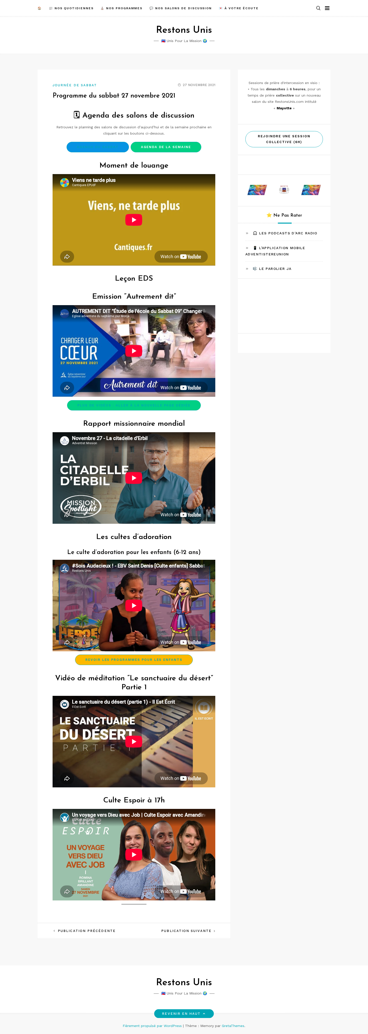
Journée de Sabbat (75, 85)
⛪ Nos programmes (121, 8)
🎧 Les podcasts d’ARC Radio (285, 233)
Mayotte (284, 108)
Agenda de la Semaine (166, 147)
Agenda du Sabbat (97, 147)
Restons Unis (184, 30)
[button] (318, 8)
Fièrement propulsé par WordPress (153, 1026)
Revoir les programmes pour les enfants (133, 660)
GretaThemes (233, 1026)
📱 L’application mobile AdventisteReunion (275, 251)
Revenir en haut (181, 1013)
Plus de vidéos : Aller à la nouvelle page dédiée (134, 405)
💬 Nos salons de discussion (180, 8)
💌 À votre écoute (239, 8)
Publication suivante (186, 931)
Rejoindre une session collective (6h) (284, 139)
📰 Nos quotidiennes (71, 8)
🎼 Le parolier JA (272, 269)
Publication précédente (87, 931)
